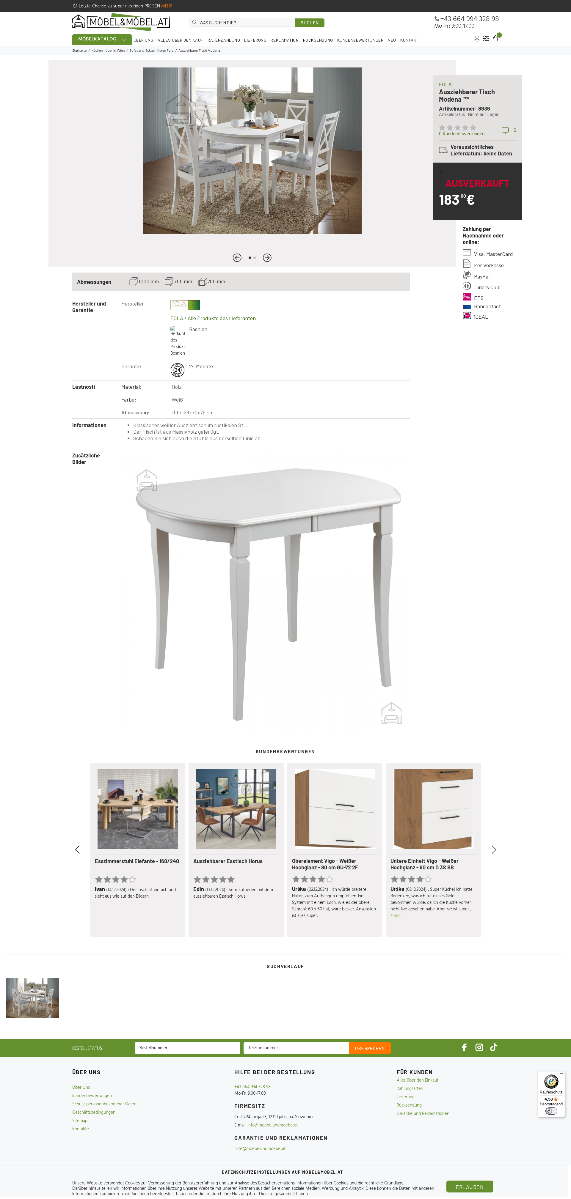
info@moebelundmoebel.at (272, 1125)
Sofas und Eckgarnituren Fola (151, 51)
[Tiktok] (493, 1047)
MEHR (166, 6)
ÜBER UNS (143, 40)
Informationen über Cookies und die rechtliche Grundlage (350, 1183)
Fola (445, 84)
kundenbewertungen (92, 1095)
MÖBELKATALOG (97, 39)
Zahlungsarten (410, 1088)
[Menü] (561, 1074)
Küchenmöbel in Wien (108, 51)
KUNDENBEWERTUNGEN (360, 40)
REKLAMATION (285, 40)
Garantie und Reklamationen (423, 1113)
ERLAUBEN (470, 1187)
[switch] (551, 1111)
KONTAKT (409, 40)
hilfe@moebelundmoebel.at (260, 1148)
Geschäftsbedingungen (93, 1112)
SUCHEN (310, 23)
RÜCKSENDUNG (318, 40)
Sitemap (79, 1120)
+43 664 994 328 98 (469, 19)
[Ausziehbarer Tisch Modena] (32, 998)
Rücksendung (409, 1105)
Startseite (79, 51)
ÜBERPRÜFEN (370, 1048)
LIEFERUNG (255, 40)
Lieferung (406, 1097)
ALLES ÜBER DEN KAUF (180, 40)
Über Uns (81, 1087)
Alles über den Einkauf (417, 1080)
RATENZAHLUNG (224, 40)
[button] (237, 258)
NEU (392, 40)
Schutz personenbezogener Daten (104, 1104)
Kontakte (80, 1129)
